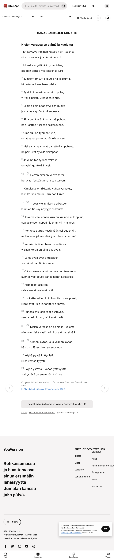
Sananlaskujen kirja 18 (12, 16)
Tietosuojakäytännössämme (71, 532)
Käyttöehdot (31, 535)
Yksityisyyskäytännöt (13, 535)
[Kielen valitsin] (94, 6)
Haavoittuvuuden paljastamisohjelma (20, 538)
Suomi (24, 412)
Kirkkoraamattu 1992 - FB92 (42, 412)
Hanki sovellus (79, 6)
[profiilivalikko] (104, 6)
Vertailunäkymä (86, 18)
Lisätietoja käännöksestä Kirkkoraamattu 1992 (43, 388)
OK (105, 529)
